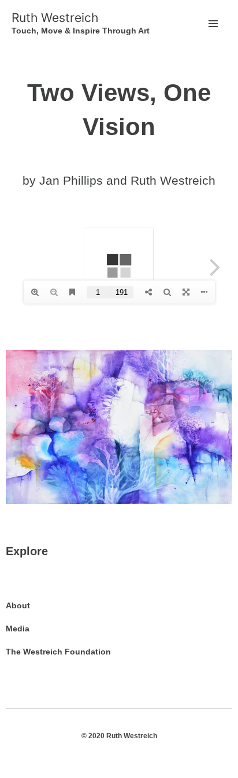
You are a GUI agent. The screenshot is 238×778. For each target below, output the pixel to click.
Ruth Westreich (55, 17)
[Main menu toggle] (212, 24)
